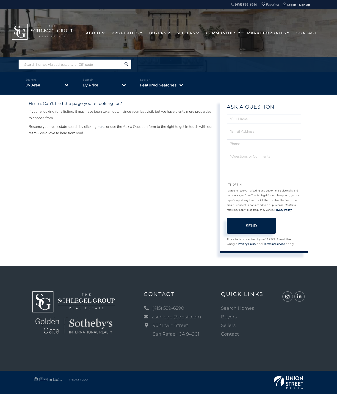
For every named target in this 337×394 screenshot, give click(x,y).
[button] (126, 64)
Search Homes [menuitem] (237, 308)
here (100, 126)
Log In (291, 4)
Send (251, 226)
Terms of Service (274, 244)
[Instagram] (288, 297)
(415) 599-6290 (245, 4)
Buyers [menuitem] (157, 33)
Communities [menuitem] (221, 33)
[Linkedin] (299, 297)
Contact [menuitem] (306, 33)
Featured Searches (158, 85)
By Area (32, 85)
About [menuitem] (93, 33)
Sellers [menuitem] (186, 33)
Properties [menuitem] (125, 33)
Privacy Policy (283, 210)
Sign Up (304, 4)
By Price (91, 85)
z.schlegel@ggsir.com (176, 317)
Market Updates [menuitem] (266, 33)
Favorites (272, 4)
